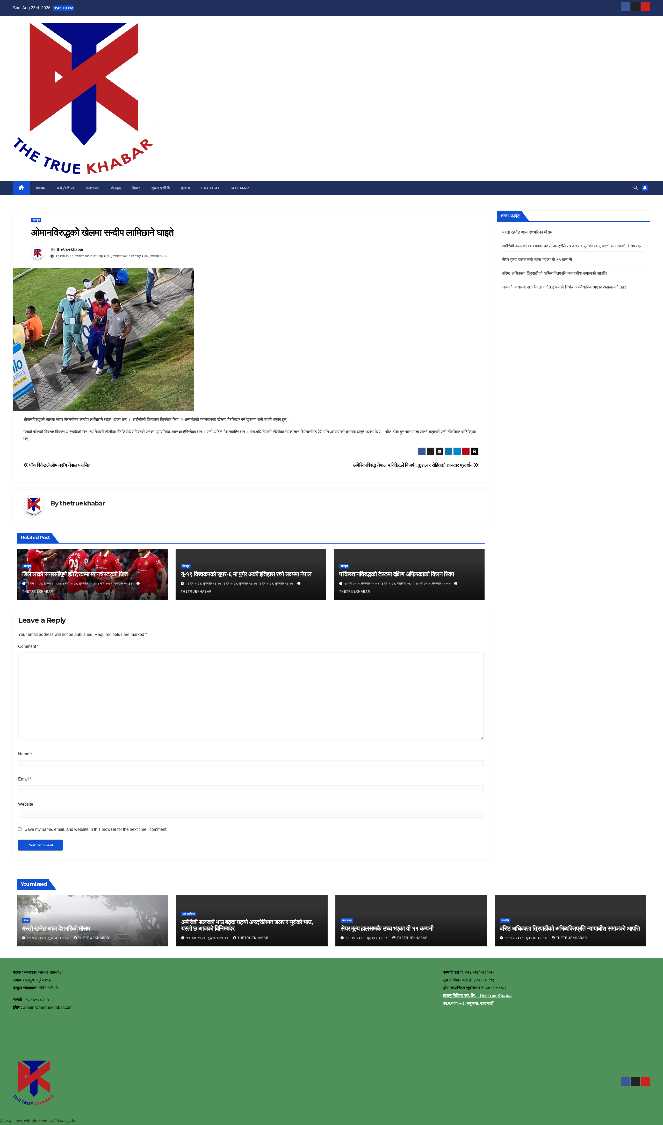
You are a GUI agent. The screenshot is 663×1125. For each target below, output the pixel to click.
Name (25, 754)
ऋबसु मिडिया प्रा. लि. (459, 995)
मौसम (26, 920)
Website (25, 804)
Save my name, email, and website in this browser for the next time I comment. (96, 829)
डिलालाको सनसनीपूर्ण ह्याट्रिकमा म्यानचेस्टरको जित (74, 574)
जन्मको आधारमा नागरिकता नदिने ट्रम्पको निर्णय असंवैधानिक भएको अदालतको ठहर (564, 287)
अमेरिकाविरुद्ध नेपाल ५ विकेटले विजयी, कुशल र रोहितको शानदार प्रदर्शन (413, 465)
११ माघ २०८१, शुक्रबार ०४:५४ (526, 938)
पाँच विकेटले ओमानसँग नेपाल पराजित (59, 465)
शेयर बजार (347, 920)
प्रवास (185, 188)
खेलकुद (116, 188)
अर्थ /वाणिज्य (66, 188)
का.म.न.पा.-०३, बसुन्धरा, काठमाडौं (468, 1003)
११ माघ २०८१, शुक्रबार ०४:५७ (367, 938)
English (210, 188)
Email (24, 779)
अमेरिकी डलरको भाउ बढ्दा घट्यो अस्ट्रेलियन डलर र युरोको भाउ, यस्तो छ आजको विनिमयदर (572, 246)
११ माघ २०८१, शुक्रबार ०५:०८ (48, 938)
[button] (635, 188)
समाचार (40, 188)
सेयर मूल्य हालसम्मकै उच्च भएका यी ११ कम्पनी (537, 259)
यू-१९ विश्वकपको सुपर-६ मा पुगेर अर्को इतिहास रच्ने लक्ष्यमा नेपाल (246, 574)
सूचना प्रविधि (160, 188)
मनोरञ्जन (92, 188)
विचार (136, 188)
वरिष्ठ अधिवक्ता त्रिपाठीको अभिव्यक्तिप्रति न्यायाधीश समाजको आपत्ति (554, 273)
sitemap (239, 188)
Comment (28, 646)
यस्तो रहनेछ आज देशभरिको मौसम (527, 232)
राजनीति (505, 920)
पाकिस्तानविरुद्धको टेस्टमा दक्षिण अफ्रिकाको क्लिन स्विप (396, 574)
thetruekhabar (69, 249)
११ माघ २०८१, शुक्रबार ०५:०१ (207, 938)
